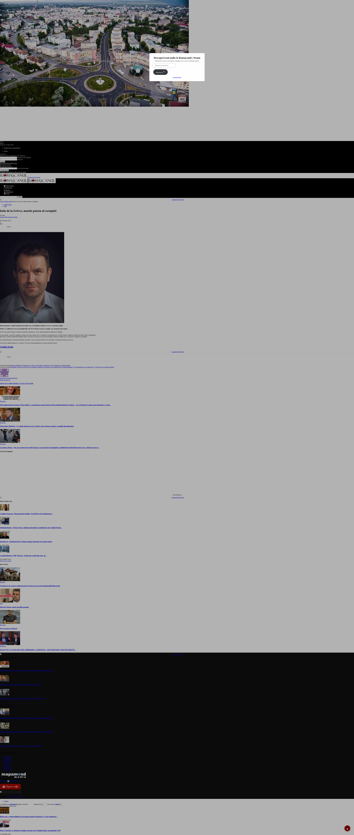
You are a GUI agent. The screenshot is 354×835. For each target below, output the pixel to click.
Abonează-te (159, 72)
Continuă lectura (177, 77)
